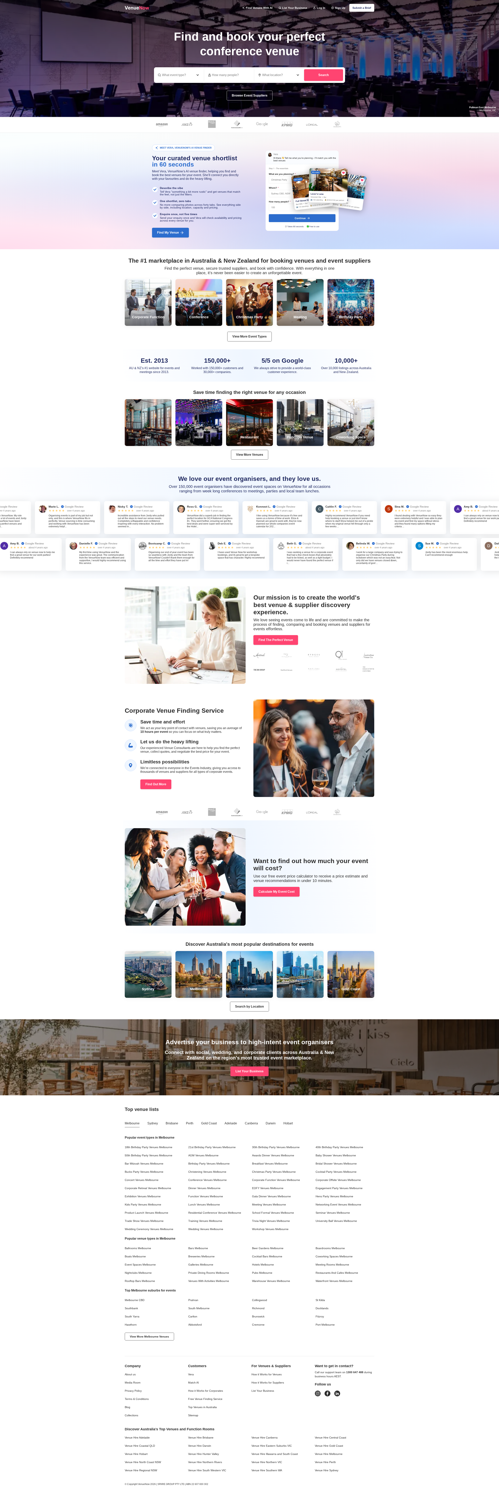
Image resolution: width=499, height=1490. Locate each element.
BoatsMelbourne (135, 1256)
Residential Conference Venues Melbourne (214, 1212)
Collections (131, 1415)
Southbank (131, 1308)
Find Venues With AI (259, 7)
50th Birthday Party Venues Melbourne (148, 1155)
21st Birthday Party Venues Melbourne (212, 1147)
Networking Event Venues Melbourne (338, 1204)
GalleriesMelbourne (200, 1264)
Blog (127, 1407)
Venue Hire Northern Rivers (205, 1462)
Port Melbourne (325, 1324)
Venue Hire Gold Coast (329, 1445)
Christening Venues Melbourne (207, 1171)
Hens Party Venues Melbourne (334, 1196)
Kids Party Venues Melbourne (143, 1204)
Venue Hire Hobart (136, 1453)
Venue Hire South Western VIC (207, 1470)
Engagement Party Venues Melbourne (339, 1188)
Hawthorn (131, 1324)
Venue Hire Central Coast (330, 1437)
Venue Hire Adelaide (137, 1437)
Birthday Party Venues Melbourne (209, 1163)
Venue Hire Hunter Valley (203, 1453)
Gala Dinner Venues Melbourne (271, 1196)
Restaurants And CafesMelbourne (337, 1272)
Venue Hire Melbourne (328, 1453)
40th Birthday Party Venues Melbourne (339, 1147)
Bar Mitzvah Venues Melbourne (144, 1163)
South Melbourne (199, 1308)
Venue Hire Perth (325, 1462)
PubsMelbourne (262, 1272)
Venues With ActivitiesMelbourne (208, 1281)
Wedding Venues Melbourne (205, 1229)
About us (130, 1374)
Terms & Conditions (137, 1398)
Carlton (192, 1316)
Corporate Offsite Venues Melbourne (338, 1180)
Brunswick (258, 1316)
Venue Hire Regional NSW (141, 1470)
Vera (191, 1374)
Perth (189, 1123)
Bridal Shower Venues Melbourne (336, 1163)
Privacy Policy (133, 1390)
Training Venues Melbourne (205, 1220)
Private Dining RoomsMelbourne (208, 1272)
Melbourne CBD (134, 1300)
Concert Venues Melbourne (141, 1180)
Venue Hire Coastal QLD (140, 1445)
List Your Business (294, 7)
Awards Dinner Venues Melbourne (273, 1155)
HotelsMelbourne (263, 1264)
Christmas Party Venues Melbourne (274, 1171)
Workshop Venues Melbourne (270, 1229)
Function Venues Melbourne (205, 1196)
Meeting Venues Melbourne (269, 1204)
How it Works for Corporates (205, 1390)
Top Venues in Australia (202, 1407)
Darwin (271, 1123)
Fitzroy (320, 1316)
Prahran (193, 1300)
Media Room (133, 1382)
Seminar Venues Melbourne (333, 1212)
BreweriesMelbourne (201, 1256)
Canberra (251, 1123)
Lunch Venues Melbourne (204, 1204)
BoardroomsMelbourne (330, 1248)
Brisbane (172, 1123)
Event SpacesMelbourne (140, 1264)
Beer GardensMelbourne (267, 1248)
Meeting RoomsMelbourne (332, 1264)
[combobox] (279, 75)
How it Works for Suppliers (267, 1382)
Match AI (193, 1382)
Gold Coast (209, 1123)
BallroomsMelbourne (138, 1248)
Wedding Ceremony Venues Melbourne (149, 1229)
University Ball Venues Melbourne (336, 1220)
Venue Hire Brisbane (200, 1437)
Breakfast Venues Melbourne (270, 1163)
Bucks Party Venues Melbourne (144, 1171)
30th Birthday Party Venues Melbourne (276, 1147)
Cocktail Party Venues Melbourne (336, 1171)
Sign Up (340, 7)
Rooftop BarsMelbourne (140, 1281)
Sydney (152, 1123)
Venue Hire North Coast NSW (143, 1462)
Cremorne (258, 1324)
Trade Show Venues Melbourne (144, 1220)
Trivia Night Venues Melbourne (271, 1220)
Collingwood (259, 1300)
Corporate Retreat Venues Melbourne (148, 1188)
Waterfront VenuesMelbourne (334, 1281)
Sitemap (193, 1415)
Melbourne (132, 1123)
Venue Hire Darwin (199, 1445)
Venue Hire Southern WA (266, 1470)
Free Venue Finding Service (205, 1398)
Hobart (288, 1123)
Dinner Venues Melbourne (204, 1188)
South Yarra (132, 1316)
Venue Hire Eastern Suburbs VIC (271, 1445)
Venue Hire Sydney (326, 1470)
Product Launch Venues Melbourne (146, 1212)
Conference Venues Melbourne (207, 1180)
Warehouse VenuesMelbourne (271, 1281)
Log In (321, 7)
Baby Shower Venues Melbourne (336, 1155)
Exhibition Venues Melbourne (143, 1196)
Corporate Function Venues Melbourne (276, 1180)
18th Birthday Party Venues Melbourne (148, 1147)
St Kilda (320, 1300)
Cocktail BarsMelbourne (267, 1256)
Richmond (258, 1308)
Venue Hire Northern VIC (266, 1462)
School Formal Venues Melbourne (273, 1212)
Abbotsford (195, 1324)
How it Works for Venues (266, 1374)
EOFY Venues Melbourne (267, 1188)
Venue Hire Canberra (264, 1437)
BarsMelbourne (198, 1248)
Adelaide (231, 1123)
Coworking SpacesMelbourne (334, 1256)
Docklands (322, 1308)
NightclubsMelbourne (138, 1272)
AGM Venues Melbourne (203, 1155)
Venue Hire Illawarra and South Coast (274, 1453)
